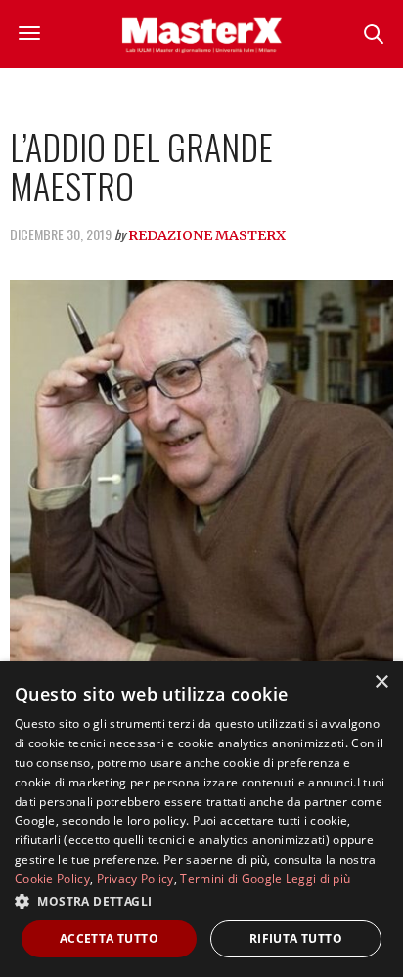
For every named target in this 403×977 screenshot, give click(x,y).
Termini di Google (231, 879)
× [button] (381, 682)
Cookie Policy (52, 879)
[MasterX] (201, 34)
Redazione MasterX (207, 235)
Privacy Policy (135, 879)
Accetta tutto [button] (109, 938)
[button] (201, 901)
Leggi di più (318, 879)
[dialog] (201, 819)
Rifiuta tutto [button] (295, 938)
